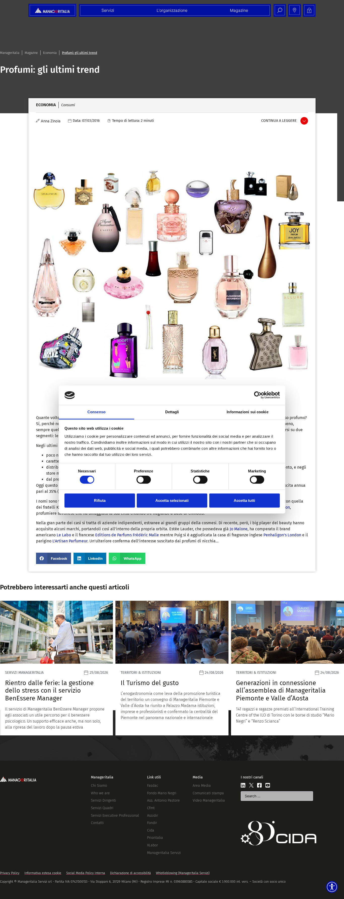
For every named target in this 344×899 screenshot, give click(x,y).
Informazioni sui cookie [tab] (247, 412)
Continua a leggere (279, 121)
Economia (50, 53)
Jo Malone (239, 529)
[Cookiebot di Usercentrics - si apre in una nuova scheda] (258, 395)
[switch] (143, 480)
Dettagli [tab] (172, 412)
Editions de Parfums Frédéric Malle (127, 535)
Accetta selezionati (172, 500)
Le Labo (64, 535)
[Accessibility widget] (332, 887)
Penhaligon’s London (282, 535)
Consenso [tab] (96, 412)
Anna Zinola (50, 121)
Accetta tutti (244, 500)
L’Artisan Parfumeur (69, 541)
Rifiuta (100, 500)
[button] (53, 558)
